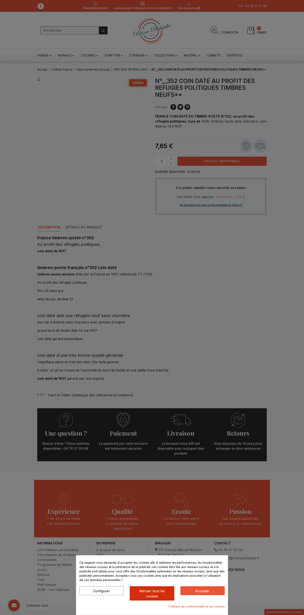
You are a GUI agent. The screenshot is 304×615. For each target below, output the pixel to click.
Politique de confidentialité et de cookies (197, 606)
